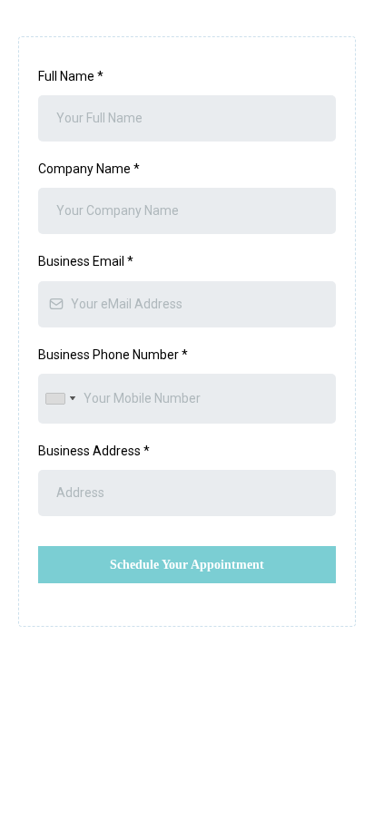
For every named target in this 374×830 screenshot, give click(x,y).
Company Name (89, 168)
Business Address (94, 451)
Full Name (70, 76)
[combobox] (60, 399)
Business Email (85, 261)
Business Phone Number (113, 354)
